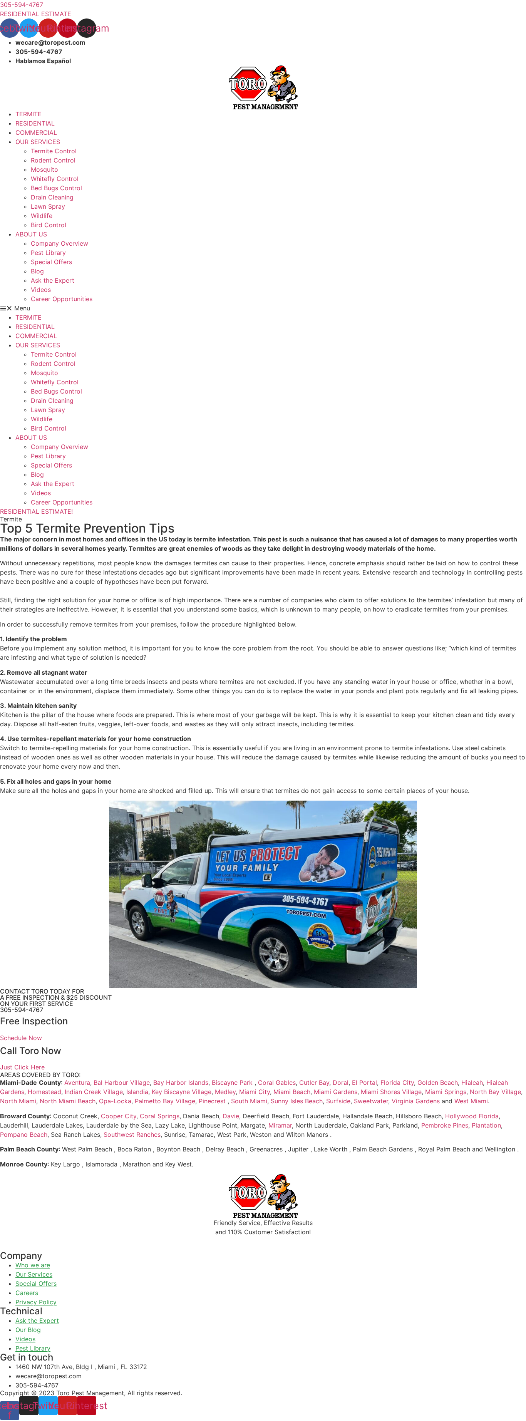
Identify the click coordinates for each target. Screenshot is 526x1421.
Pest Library (48, 252)
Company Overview (59, 243)
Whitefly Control (55, 179)
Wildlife (41, 216)
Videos (41, 289)
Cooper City (118, 1116)
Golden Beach (437, 1082)
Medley (225, 1092)
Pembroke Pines (444, 1125)
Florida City (397, 1082)
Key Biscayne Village (181, 1092)
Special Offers (51, 262)
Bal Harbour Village (122, 1082)
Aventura (77, 1082)
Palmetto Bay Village (165, 1101)
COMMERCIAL (36, 132)
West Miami (471, 1101)
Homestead (44, 1092)
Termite (11, 519)
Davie (231, 1116)
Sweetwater (371, 1101)
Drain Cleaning (52, 197)
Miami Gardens (335, 1092)
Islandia (137, 1092)
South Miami (249, 1101)
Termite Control (54, 151)
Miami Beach (291, 1092)
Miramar (280, 1125)
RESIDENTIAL (35, 123)
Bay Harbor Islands (180, 1082)
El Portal (364, 1082)
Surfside (338, 1101)
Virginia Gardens (416, 1101)
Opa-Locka (115, 1101)
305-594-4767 (21, 1010)
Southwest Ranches (132, 1134)
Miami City (254, 1092)
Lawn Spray (48, 206)
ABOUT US (31, 234)
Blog (37, 271)
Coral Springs (159, 1116)
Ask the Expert (52, 280)
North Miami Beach (67, 1101)
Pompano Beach (23, 1134)
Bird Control (48, 225)
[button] (263, 308)
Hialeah (472, 1082)
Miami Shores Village (391, 1092)
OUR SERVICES (37, 142)
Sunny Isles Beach (297, 1101)
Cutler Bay (314, 1082)
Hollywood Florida (472, 1116)
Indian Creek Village (94, 1092)
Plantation (486, 1125)
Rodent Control (53, 160)
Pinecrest (212, 1101)
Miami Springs (445, 1092)
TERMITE (28, 114)
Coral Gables (277, 1082)
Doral (340, 1082)
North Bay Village (495, 1092)
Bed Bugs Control (56, 188)
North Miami (18, 1101)
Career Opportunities (61, 299)
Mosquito (44, 169)
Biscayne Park (232, 1082)
